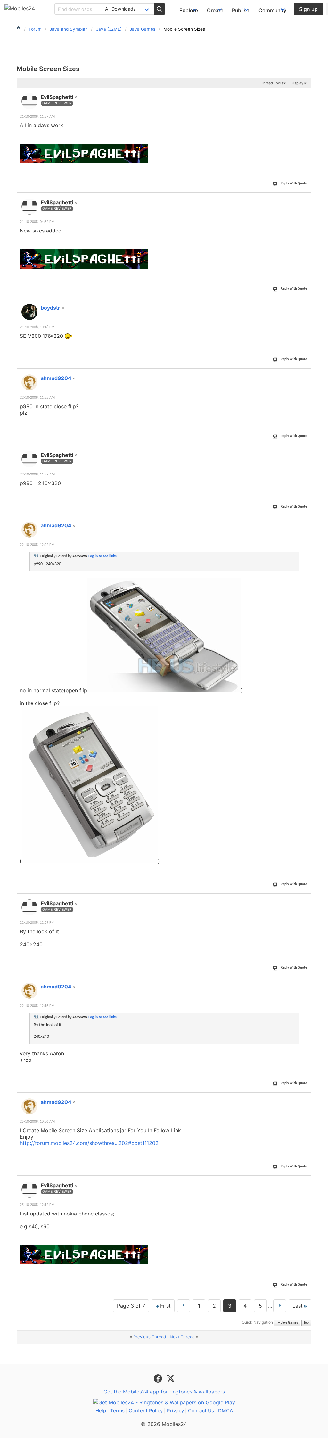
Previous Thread (149, 1336)
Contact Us (201, 1411)
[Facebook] (159, 1378)
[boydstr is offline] (29, 312)
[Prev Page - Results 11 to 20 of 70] (183, 1305)
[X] (170, 1378)
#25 (305, 451)
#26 (305, 522)
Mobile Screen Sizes (48, 69)
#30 (305, 1182)
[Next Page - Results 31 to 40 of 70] (279, 1305)
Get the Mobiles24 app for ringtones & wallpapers (164, 1391)
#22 (305, 199)
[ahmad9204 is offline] (29, 382)
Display (297, 83)
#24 (305, 375)
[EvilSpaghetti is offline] (29, 101)
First (165, 1306)
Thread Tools (272, 83)
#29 (305, 1099)
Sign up (308, 9)
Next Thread (182, 1336)
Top (306, 1323)
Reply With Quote (294, 183)
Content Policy (146, 1411)
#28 (305, 983)
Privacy (175, 1411)
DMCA (225, 1411)
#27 (305, 900)
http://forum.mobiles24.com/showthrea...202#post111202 (89, 1143)
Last (297, 1306)
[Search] (159, 9)
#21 (305, 93)
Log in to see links (102, 556)
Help (100, 1411)
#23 (305, 304)
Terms (117, 1411)
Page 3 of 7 (131, 1306)
